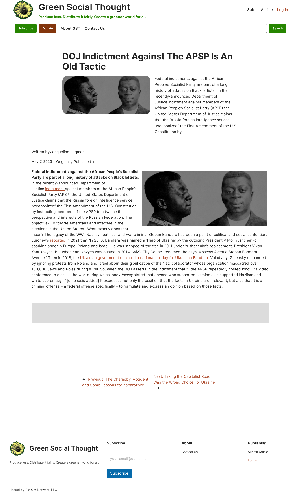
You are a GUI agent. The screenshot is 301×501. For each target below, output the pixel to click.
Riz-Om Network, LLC (41, 490)
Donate (48, 28)
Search (278, 28)
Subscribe (119, 473)
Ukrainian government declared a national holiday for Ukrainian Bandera (144, 257)
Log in (282, 9)
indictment (54, 189)
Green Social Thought (84, 7)
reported (57, 240)
